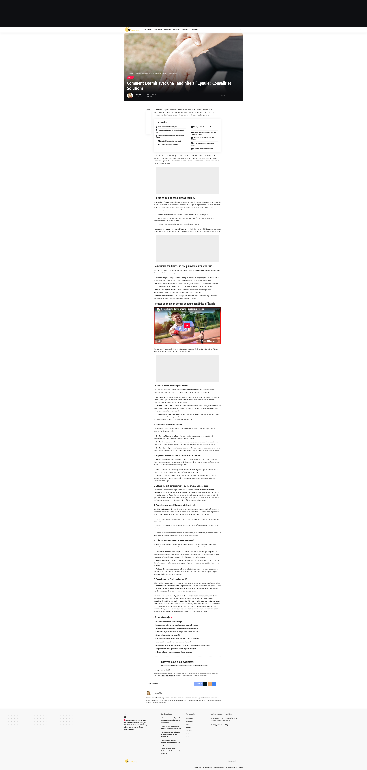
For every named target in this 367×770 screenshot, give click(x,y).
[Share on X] (229, 95)
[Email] (232, 95)
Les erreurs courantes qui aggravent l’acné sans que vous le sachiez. (176, 625)
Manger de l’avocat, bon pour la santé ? (167, 635)
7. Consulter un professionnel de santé (203, 148)
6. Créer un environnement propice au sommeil (202, 144)
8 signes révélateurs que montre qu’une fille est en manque (173, 652)
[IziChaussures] (132, 30)
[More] (238, 95)
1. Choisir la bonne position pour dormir (170, 141)
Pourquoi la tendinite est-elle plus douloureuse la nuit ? (170, 131)
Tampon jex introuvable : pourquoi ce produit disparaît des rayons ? (176, 649)
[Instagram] (242, 761)
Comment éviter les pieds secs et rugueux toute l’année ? (173, 642)
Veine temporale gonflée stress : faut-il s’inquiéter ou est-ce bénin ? (176, 628)
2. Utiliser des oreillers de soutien (169, 144)
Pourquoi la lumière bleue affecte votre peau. (169, 622)
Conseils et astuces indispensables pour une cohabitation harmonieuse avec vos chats (171, 720)
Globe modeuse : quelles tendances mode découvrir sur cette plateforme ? (171, 751)
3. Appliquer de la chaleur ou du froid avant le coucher (204, 128)
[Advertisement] (183, 13)
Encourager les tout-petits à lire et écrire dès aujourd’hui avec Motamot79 (170, 734)
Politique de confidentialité (167, 675)
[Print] (235, 95)
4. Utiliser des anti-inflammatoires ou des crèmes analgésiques (203, 133)
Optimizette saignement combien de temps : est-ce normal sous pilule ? (177, 632)
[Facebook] (237, 761)
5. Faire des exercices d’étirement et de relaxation (202, 139)
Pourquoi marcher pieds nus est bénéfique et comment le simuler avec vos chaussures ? (182, 645)
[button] (202, 30)
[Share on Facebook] (226, 95)
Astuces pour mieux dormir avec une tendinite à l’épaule (170, 136)
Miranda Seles (140, 94)
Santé (130, 77)
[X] (239, 761)
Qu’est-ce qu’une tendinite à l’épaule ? (168, 127)
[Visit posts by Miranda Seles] (130, 95)
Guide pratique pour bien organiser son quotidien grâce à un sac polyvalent (170, 743)
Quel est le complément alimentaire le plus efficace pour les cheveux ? (177, 638)
